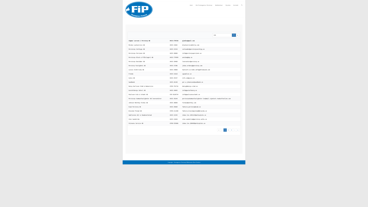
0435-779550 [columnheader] (174, 40)
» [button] (237, 130)
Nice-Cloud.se (196, 162)
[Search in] (237, 35)
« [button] (218, 130)
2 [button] (228, 130)
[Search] (234, 35)
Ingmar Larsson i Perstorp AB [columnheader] (139, 40)
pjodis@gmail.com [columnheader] (188, 40)
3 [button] (231, 130)
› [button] (234, 130)
